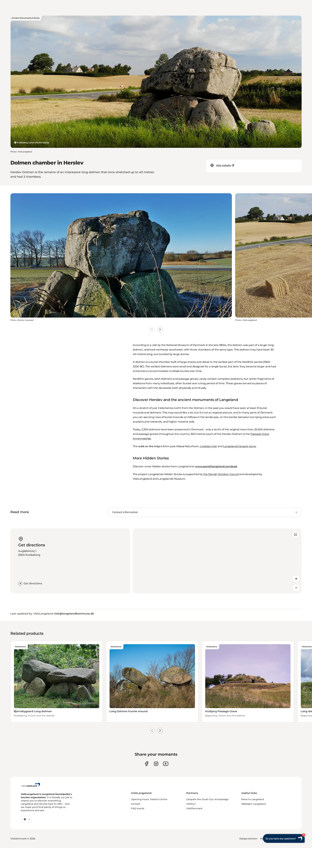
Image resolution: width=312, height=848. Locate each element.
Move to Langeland (252, 799)
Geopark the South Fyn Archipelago (207, 799)
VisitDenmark (194, 808)
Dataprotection (248, 838)
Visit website (223, 165)
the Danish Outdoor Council (221, 474)
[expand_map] (295, 534)
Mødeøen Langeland (253, 803)
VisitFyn (191, 803)
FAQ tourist (137, 808)
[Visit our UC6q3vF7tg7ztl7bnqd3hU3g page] (166, 764)
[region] (217, 560)
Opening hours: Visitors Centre (149, 799)
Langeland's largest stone (239, 446)
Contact (135, 803)
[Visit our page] (146, 764)
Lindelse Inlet (208, 446)
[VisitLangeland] (31, 785)
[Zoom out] (296, 588)
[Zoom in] (296, 579)
